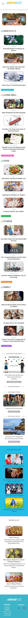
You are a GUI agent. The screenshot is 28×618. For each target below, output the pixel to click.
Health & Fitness (14, 273)
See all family (6, 346)
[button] (5, 19)
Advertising (7, 615)
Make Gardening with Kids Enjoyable (13, 112)
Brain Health (13, 83)
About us (7, 607)
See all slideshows (14, 382)
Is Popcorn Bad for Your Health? (13, 211)
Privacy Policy (7, 611)
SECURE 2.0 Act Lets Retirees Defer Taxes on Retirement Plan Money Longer (13, 149)
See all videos (14, 411)
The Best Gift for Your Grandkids (13, 323)
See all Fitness (6, 282)
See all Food (6, 216)
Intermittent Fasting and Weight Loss (14, 178)
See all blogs (14, 441)
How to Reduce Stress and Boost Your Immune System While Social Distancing (14, 376)
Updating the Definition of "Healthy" (13, 195)
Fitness (13, 255)
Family (13, 302)
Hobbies (14, 46)
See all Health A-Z (7, 90)
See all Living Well (7, 155)
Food (13, 176)
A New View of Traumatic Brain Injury (14, 85)
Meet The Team (7, 609)
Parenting (13, 337)
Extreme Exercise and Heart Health (14, 408)
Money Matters (13, 127)
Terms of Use (7, 613)
